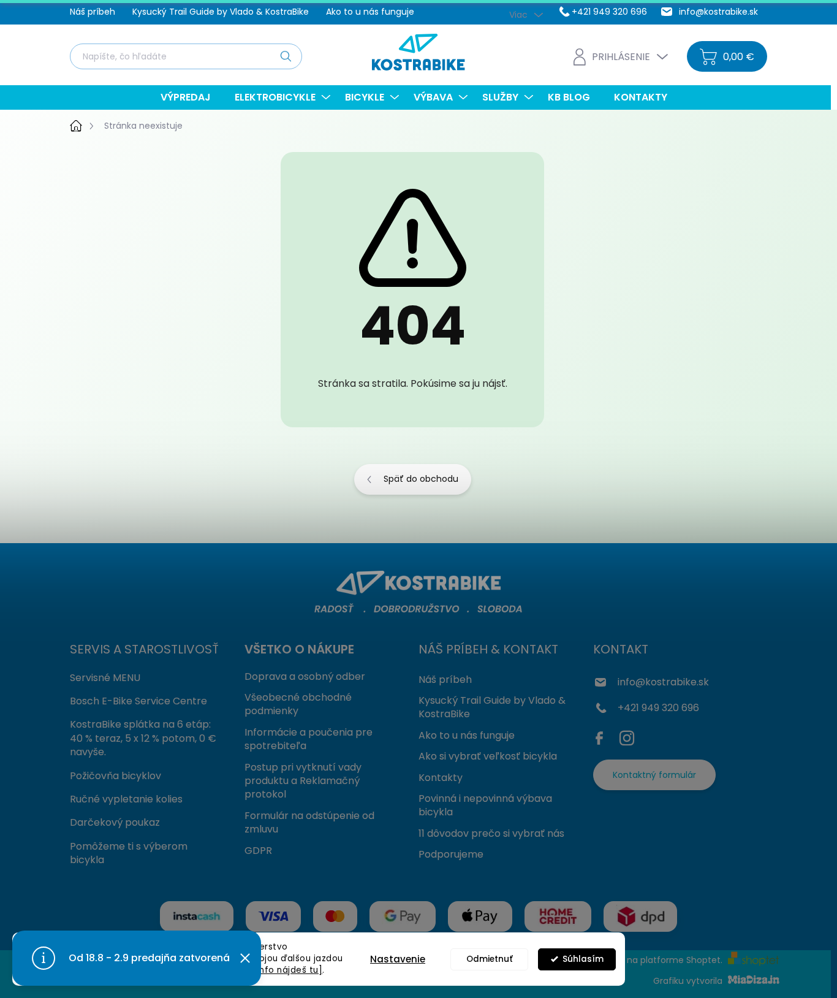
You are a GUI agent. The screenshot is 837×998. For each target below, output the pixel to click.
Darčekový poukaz (115, 822)
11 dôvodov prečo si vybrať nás (491, 833)
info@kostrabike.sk (663, 682)
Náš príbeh (92, 12)
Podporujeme (450, 854)
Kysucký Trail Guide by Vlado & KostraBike (220, 12)
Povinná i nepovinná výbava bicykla (485, 805)
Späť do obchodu (421, 479)
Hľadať (285, 56)
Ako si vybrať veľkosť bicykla (487, 756)
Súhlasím (583, 959)
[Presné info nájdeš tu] (272, 970)
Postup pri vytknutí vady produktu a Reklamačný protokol (303, 781)
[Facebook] (602, 735)
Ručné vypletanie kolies (126, 799)
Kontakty (440, 778)
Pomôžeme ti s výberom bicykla (128, 853)
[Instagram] (627, 735)
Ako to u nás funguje (370, 12)
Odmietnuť (489, 959)
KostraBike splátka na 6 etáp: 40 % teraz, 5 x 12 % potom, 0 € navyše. (143, 738)
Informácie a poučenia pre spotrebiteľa (308, 739)
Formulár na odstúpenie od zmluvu (309, 822)
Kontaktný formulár (654, 775)
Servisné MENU (105, 678)
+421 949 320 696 (658, 708)
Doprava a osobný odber (304, 676)
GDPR (258, 851)
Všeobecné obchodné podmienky (298, 704)
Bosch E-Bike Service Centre (138, 701)
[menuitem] (190, 97)
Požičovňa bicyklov (115, 776)
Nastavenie (397, 959)
